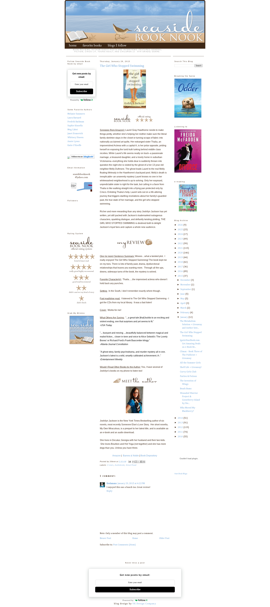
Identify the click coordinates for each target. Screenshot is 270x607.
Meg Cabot (73, 130)
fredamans (112, 483)
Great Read (131, 465)
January (184, 317)
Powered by (74, 100)
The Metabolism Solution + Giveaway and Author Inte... (191, 324)
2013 (180, 423)
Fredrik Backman (76, 122)
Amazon (116, 455)
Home (135, 538)
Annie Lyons (74, 141)
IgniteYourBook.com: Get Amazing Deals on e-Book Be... (190, 343)
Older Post (164, 538)
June (182, 294)
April (183, 303)
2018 (180, 262)
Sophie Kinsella (75, 126)
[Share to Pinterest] (144, 461)
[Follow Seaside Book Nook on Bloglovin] (82, 158)
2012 (180, 427)
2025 (180, 230)
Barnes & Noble (131, 455)
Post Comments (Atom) (124, 545)
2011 (180, 432)
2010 (180, 437)
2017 (180, 267)
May (182, 299)
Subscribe (81, 91)
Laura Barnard (74, 118)
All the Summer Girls (190, 363)
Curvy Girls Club (188, 372)
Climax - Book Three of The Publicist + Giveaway (191, 354)
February (185, 313)
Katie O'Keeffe (74, 145)
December (185, 280)
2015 (180, 276)
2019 (180, 257)
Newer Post (105, 538)
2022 (180, 243)
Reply (109, 491)
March (183, 308)
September (186, 289)
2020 (180, 253)
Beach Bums (186, 389)
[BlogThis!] (136, 461)
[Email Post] (129, 462)
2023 (180, 239)
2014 (180, 418)
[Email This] (133, 461)
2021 (180, 248)
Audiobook (120, 465)
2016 (180, 271)
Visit (180, 474)
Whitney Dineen (76, 137)
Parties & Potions (188, 376)
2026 (180, 225)
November (185, 285)
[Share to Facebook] (141, 461)
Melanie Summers (76, 114)
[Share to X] (138, 461)
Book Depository (148, 455)
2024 (180, 234)
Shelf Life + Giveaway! (191, 367)
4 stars (110, 465)
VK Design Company (144, 604)
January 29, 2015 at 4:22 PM (131, 483)
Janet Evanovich (75, 133)
